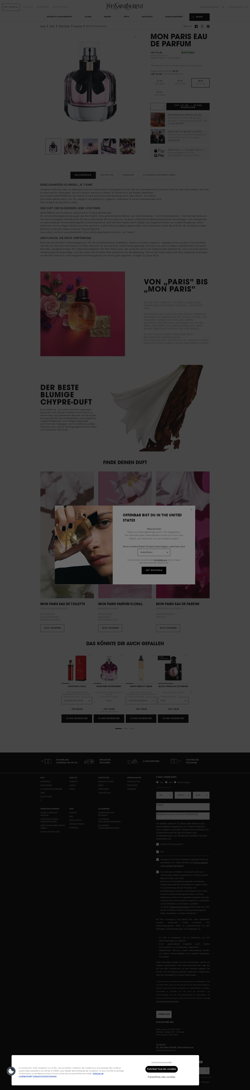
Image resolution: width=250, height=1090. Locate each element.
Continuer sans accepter (161, 1062)
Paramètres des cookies (161, 1077)
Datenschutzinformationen (45, 1076)
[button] (11, 1071)
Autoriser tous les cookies (161, 1069)
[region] (105, 1070)
